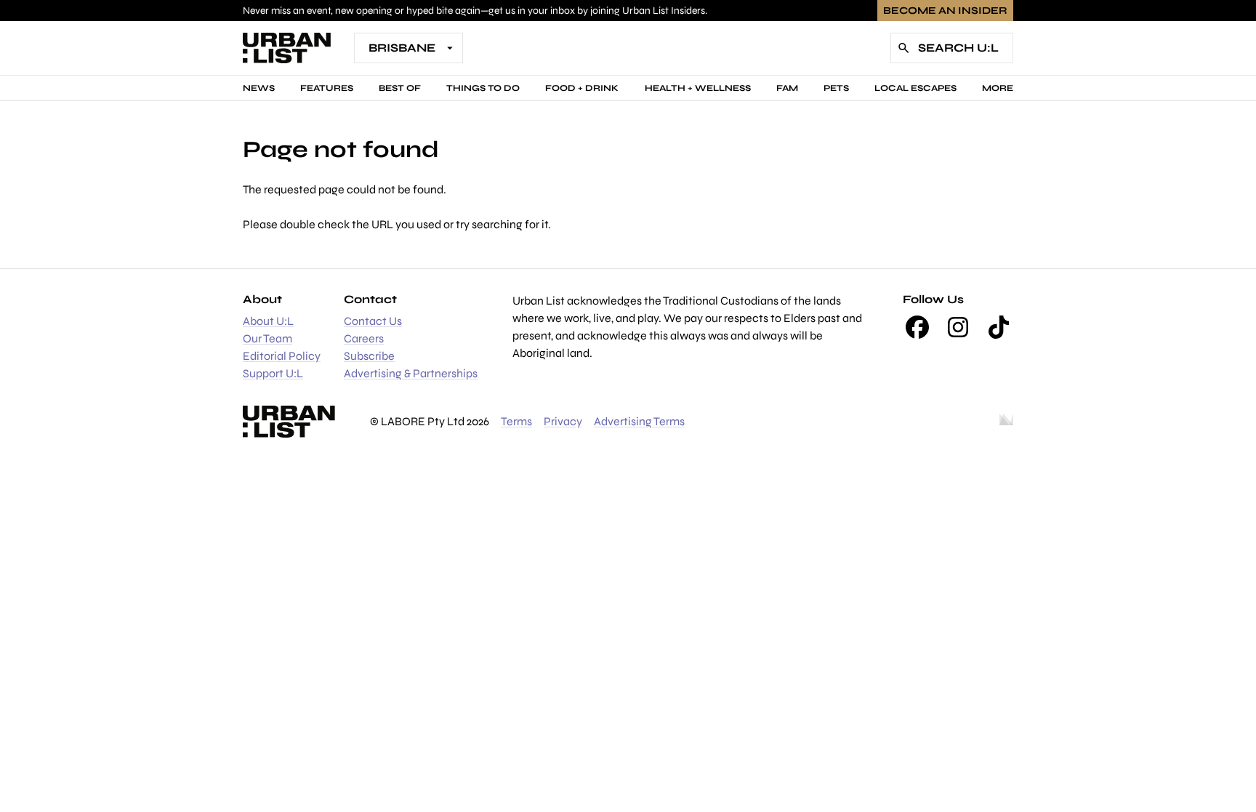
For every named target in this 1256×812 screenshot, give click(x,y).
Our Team (267, 338)
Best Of (400, 88)
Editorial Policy (282, 356)
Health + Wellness (698, 88)
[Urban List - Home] (287, 48)
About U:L (268, 321)
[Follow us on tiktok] (998, 327)
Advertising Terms (639, 421)
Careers (364, 338)
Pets (836, 88)
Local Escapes (915, 88)
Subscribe (369, 356)
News (259, 88)
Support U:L (273, 373)
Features (326, 88)
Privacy (563, 421)
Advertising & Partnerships (411, 373)
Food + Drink (582, 88)
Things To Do (483, 88)
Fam (787, 88)
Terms (516, 421)
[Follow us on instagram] (958, 327)
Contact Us (373, 321)
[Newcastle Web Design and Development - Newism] (1006, 421)
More (997, 88)
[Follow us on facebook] (917, 327)
